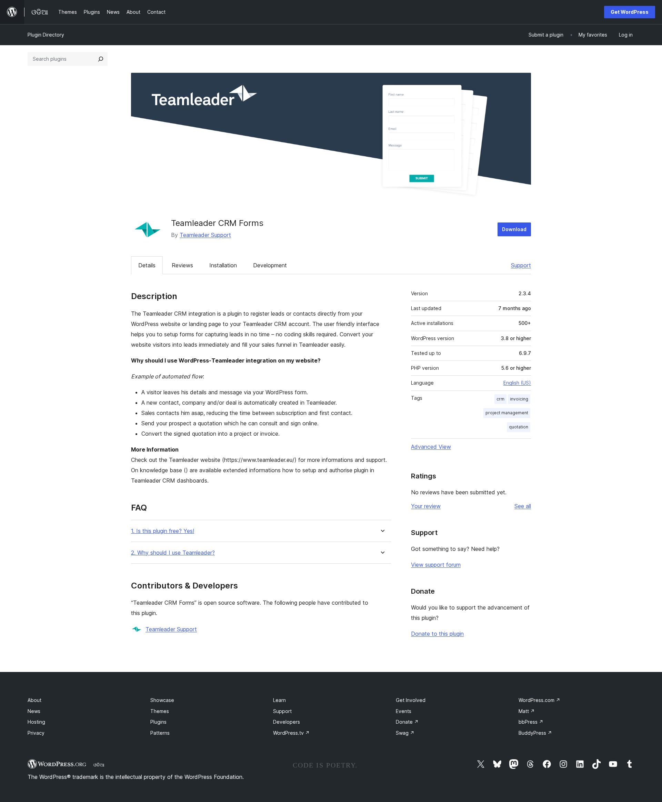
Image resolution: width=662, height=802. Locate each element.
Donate (407, 722)
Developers (286, 722)
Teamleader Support (205, 234)
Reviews (182, 265)
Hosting (36, 722)
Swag (405, 733)
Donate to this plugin (437, 633)
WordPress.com (539, 700)
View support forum (436, 564)
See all (522, 506)
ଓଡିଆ (98, 765)
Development (270, 265)
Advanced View (431, 446)
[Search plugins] (101, 59)
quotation (518, 426)
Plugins (158, 722)
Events (403, 711)
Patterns (160, 733)
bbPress (531, 722)
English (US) (517, 383)
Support (521, 265)
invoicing (519, 399)
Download (514, 229)
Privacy (36, 733)
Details (147, 265)
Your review (426, 506)
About (34, 700)
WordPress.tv (291, 733)
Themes (159, 711)
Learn (279, 700)
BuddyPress (535, 733)
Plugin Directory (46, 35)
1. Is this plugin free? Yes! (162, 531)
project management (506, 412)
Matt (527, 711)
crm (500, 399)
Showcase (162, 700)
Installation (223, 265)
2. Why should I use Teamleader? (173, 552)
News (34, 711)
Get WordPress (630, 12)
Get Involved (410, 700)
